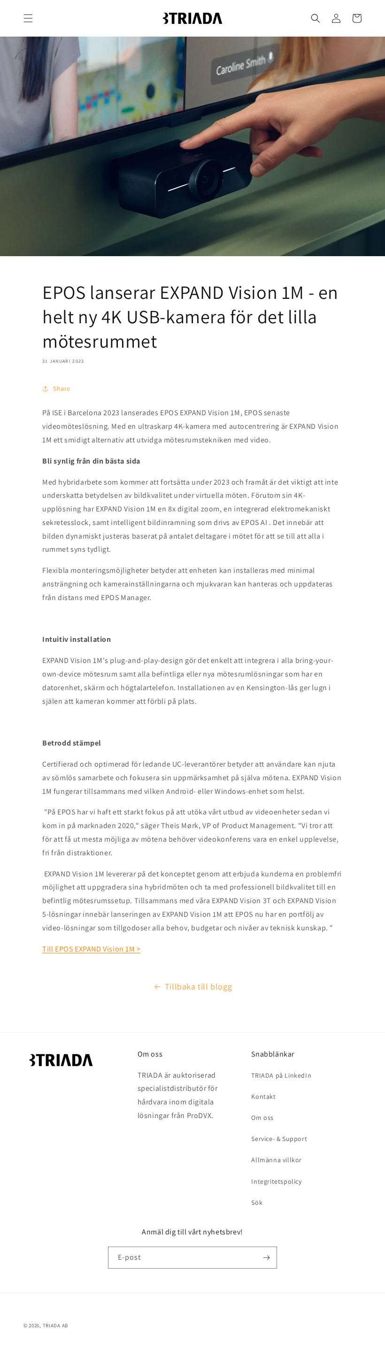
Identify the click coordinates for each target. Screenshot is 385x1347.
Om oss (262, 1117)
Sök (256, 1202)
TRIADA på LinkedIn (281, 1075)
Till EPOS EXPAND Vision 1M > (91, 949)
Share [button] (61, 388)
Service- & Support (279, 1138)
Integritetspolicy (276, 1181)
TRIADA (52, 1325)
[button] (28, 18)
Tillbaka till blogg (198, 986)
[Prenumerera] (266, 1258)
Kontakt (263, 1096)
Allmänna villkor (276, 1160)
